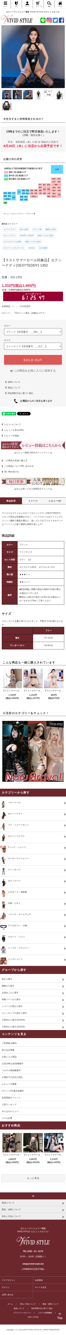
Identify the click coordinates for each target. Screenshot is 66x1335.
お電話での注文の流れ (12, 1077)
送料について (14, 382)
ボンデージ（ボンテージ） (14, 248)
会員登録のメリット (11, 1097)
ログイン (6, 1287)
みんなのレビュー (10, 1111)
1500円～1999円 (27, 235)
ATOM (35, 1317)
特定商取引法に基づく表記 (20, 393)
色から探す (24, 229)
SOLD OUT (33, 360)
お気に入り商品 (9, 1057)
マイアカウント (8, 1280)
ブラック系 (37, 229)
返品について (14, 387)
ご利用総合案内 (9, 1043)
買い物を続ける (11, 471)
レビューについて (12, 424)
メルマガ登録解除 (45, 1313)
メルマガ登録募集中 (11, 1070)
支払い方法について (28, 1304)
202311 (32, 248)
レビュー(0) (55, 501)
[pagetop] (33, 1195)
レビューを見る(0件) (14, 430)
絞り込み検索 (8, 1050)
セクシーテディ (10, 229)
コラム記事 (7, 1118)
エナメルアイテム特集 (12, 242)
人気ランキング (9, 1104)
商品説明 (11, 501)
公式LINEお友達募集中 (12, 1063)
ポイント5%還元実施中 (13, 1091)
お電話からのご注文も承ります (35, 401)
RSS (30, 1317)
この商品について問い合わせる (19, 466)
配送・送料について (51, 1304)
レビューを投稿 (11, 435)
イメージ (33, 501)
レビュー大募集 (9, 1084)
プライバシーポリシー (22, 1313)
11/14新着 (43, 248)
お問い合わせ (7, 1295)
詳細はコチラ (38, 313)
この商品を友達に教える (15, 460)
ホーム (10, 1304)
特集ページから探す (46, 235)
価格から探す (51, 229)
